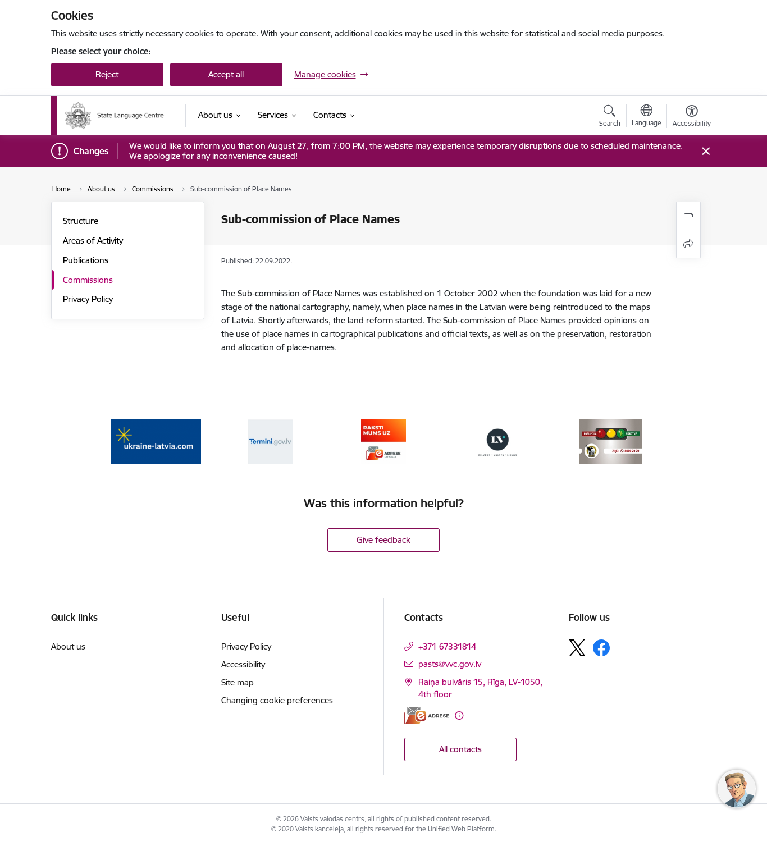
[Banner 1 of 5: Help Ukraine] (156, 441)
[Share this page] (688, 244)
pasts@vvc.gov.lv (449, 663)
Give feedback (383, 539)
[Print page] (688, 216)
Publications (85, 260)
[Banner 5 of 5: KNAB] (610, 441)
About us (68, 646)
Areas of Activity (93, 240)
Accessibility (243, 664)
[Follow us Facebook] (601, 647)
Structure (80, 221)
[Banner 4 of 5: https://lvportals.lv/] (497, 441)
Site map (237, 682)
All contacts (460, 749)
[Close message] (705, 151)
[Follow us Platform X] (577, 647)
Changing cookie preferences (277, 700)
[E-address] (426, 715)
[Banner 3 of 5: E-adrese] (383, 441)
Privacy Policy (88, 299)
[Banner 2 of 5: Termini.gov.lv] (270, 441)
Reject (106, 74)
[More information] (459, 715)
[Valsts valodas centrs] (121, 115)
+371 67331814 (447, 646)
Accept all (226, 74)
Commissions (88, 280)
